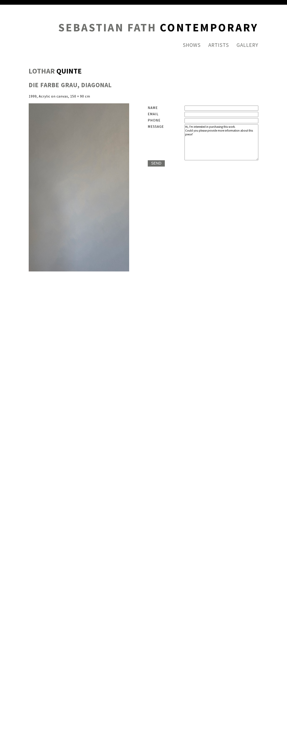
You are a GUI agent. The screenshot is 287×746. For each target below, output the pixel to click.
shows (192, 45)
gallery (247, 45)
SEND (156, 163)
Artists (218, 45)
